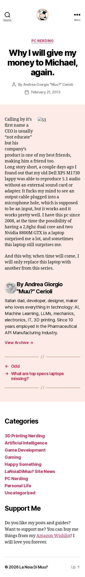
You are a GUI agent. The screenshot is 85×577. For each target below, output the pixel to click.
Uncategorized (20, 492)
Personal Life (18, 485)
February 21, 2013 (45, 92)
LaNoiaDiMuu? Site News (30, 471)
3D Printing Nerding (25, 435)
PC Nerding (42, 41)
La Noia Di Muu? (33, 567)
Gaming (13, 457)
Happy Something (23, 464)
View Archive (19, 342)
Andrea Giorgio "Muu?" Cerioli (48, 84)
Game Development (25, 450)
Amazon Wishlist (53, 536)
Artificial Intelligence (26, 442)
